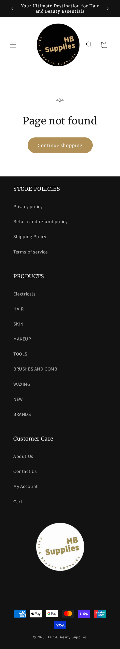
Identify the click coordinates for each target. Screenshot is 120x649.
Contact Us (25, 471)
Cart (17, 502)
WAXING (22, 384)
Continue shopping (60, 145)
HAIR (18, 309)
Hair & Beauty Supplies (67, 637)
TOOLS (20, 354)
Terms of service (30, 252)
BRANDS (22, 414)
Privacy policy (27, 206)
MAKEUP (22, 339)
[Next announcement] (107, 8)
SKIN (18, 324)
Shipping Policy (29, 236)
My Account (25, 486)
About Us (23, 456)
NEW (18, 399)
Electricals (24, 294)
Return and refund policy (40, 221)
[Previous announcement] (12, 8)
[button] (13, 44)
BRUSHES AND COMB (35, 369)
